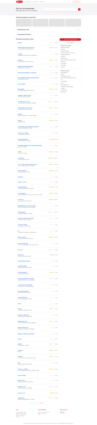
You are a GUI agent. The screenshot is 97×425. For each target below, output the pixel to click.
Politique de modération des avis (21, 413)
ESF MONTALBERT (22, 272)
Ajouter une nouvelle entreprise (71, 39)
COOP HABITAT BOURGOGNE (25, 285)
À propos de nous (42, 1)
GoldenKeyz (21, 199)
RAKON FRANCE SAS (23, 327)
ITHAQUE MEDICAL (22, 187)
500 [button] (40, 403)
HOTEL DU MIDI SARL (23, 243)
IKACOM (20, 344)
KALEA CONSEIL (22, 375)
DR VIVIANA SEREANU (23, 291)
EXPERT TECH (21, 380)
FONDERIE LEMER (22, 266)
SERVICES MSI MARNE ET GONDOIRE (27, 72)
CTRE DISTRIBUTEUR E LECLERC (26, 278)
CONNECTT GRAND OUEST (24, 95)
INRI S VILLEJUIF (22, 237)
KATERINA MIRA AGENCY (24, 261)
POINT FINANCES (22, 170)
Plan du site (18, 416)
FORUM (19, 120)
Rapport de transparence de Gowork (44, 412)
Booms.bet (20, 250)
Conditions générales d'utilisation (21, 412)
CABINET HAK (21, 398)
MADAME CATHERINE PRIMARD (25, 66)
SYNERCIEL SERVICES (23, 315)
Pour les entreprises (76, 1)
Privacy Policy (62, 423)
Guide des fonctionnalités (42, 413)
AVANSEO (20, 356)
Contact (39, 414)
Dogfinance (20, 350)
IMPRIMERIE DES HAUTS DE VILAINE (27, 206)
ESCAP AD (20, 60)
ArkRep (19, 339)
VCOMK (19, 152)
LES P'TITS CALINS (22, 224)
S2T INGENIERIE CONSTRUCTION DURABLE (28, 78)
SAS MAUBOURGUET (23, 139)
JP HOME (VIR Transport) (24, 101)
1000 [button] (42, 403)
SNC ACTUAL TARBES (23, 133)
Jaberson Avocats (22, 182)
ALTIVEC (20, 309)
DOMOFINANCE (21, 212)
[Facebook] (61, 412)
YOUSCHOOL (21, 158)
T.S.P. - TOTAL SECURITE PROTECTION (27, 164)
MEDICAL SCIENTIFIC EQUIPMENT (26, 334)
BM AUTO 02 (21, 255)
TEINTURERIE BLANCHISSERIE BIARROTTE (28, 126)
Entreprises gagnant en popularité (26, 17)
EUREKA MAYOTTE (22, 321)
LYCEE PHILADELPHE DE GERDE (26, 218)
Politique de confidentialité (20, 415)
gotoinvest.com (21, 393)
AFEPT (19, 303)
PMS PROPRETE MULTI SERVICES (26, 47)
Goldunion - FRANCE (23, 369)
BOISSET (20, 114)
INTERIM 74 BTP (22, 386)
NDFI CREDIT (21, 89)
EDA (19, 363)
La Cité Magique (22, 193)
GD (18, 231)
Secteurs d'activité (35, 1)
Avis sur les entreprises (28, 1)
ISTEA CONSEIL (21, 84)
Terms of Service (69, 423)
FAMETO (20, 42)
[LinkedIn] (63, 412)
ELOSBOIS (20, 177)
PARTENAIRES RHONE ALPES (25, 108)
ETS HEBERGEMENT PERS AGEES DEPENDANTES (30, 145)
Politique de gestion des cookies (21, 414)
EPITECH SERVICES (22, 297)
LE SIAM (20, 54)
